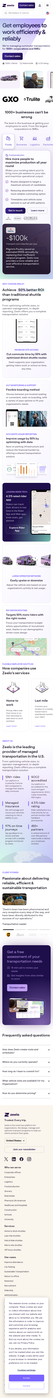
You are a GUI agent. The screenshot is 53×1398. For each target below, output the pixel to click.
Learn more (37, 211)
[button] (47, 5)
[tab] (8, 141)
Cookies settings (26, 1370)
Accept (26, 1378)
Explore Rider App (17, 529)
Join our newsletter (24, 1149)
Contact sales (26, 5)
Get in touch (15, 211)
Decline (26, 1386)
